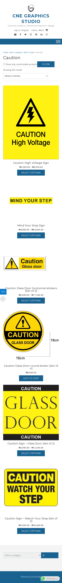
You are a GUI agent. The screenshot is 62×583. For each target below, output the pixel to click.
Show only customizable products (21, 64)
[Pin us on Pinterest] (36, 34)
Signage (18, 52)
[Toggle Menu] (58, 41)
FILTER (46, 64)
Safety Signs (29, 52)
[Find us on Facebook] (20, 34)
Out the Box (36, 576)
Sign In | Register (21, 30)
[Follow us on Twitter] (25, 34)
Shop (11, 52)
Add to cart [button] (31, 378)
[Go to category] (49, 555)
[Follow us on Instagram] (31, 34)
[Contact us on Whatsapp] (47, 34)
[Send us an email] (15, 34)
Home (5, 52)
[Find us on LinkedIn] (42, 34)
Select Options (31, 172)
